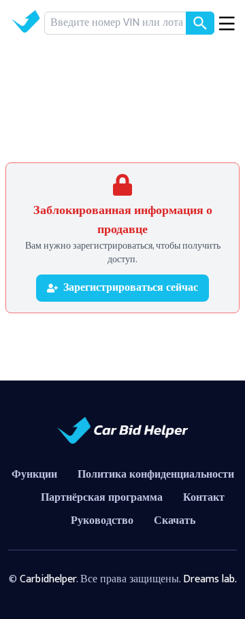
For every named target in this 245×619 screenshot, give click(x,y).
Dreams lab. (210, 579)
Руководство (102, 521)
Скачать (174, 521)
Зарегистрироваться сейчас (130, 288)
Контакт (204, 498)
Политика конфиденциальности (156, 474)
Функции (34, 474)
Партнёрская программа (102, 498)
